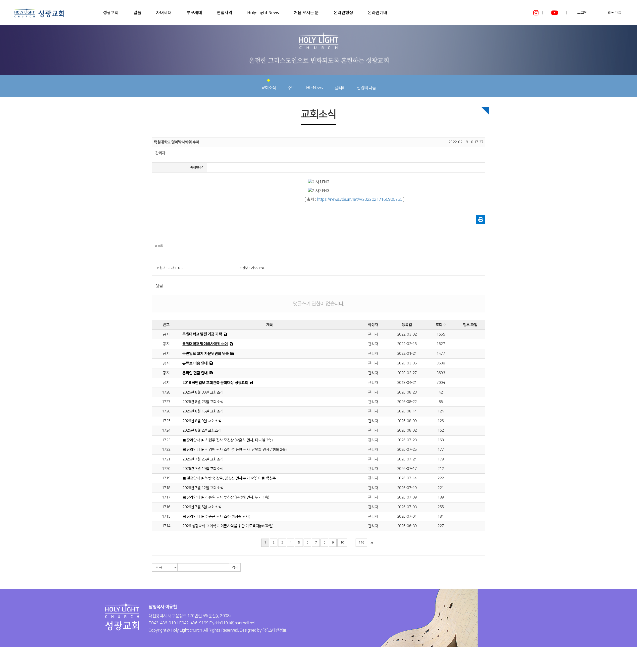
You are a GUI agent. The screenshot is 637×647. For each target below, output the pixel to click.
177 (440, 450)
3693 (440, 373)
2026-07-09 (407, 497)
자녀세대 (163, 12)
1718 (166, 488)
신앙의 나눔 (366, 88)
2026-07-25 (407, 450)
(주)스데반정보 (274, 630)
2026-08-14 (407, 411)
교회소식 (268, 88)
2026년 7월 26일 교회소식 (202, 459)
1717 (166, 497)
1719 (166, 478)
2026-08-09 (407, 421)
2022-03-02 (407, 334)
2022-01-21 (407, 353)
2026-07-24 (407, 459)
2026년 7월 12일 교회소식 (202, 488)
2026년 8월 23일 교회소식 (202, 402)
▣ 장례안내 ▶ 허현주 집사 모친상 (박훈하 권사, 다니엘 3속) (227, 440)
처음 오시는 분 (306, 12)
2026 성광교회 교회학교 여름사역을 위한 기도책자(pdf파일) (227, 526)
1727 (166, 402)
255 (440, 507)
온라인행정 (343, 12)
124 (440, 411)
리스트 (159, 246)
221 (440, 488)
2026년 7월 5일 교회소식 (201, 507)
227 (440, 526)
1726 (166, 411)
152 (440, 430)
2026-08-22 (407, 402)
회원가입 (614, 12)
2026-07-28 (407, 440)
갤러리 (339, 88)
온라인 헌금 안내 (195, 373)
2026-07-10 (407, 488)
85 (441, 402)
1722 (166, 450)
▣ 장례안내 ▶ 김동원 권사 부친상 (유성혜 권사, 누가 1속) (225, 497)
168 (440, 440)
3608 (440, 363)
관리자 (373, 334)
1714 (166, 526)
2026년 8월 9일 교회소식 (201, 421)
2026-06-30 (407, 526)
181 (440, 516)
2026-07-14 (407, 478)
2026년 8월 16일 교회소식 (202, 411)
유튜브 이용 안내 (195, 363)
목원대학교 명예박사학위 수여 (205, 344)
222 (440, 478)
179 (440, 459)
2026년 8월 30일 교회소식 (202, 392)
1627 (440, 344)
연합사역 (224, 12)
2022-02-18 (407, 344)
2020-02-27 (407, 373)
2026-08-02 (407, 430)
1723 (166, 440)
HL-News (314, 88)
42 (441, 392)
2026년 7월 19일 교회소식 (202, 469)
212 (440, 469)
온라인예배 (377, 12)
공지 (166, 334)
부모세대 (194, 12)
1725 (166, 421)
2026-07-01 (407, 516)
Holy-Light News (263, 12)
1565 (440, 334)
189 (440, 497)
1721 (166, 459)
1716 (166, 507)
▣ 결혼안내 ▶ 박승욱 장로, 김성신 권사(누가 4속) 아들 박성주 (229, 478)
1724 (166, 430)
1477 (440, 353)
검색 (234, 567)
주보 (291, 88)
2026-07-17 (407, 469)
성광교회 (110, 12)
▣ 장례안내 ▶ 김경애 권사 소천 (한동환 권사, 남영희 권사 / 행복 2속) (234, 450)
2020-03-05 (407, 363)
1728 (166, 392)
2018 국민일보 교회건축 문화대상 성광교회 (215, 383)
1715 (166, 516)
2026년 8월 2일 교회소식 (201, 430)
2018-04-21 (407, 383)
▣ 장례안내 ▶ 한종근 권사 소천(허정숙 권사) (216, 516)
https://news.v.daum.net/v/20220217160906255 (360, 199)
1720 (166, 469)
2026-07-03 (407, 507)
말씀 (137, 12)
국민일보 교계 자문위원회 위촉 (205, 353)
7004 (440, 383)
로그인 (582, 12)
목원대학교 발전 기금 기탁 (202, 334)
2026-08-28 (407, 392)
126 (440, 421)
